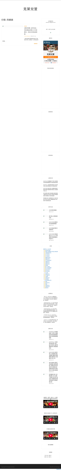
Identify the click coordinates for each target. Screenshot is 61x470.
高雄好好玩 (47, 286)
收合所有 (49, 249)
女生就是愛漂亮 (48, 260)
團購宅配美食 (47, 257)
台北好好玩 (47, 256)
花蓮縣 (46, 276)
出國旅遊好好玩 (48, 252)
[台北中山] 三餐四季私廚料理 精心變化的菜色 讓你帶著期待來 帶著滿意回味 (53, 345)
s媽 (44, 296)
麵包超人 (47, 287)
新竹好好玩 (47, 271)
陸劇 (46, 281)
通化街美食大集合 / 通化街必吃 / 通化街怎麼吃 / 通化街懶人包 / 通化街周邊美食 (50, 321)
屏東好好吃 (47, 264)
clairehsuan (27, 36)
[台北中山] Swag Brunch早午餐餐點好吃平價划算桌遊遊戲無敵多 (50, 316)
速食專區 (47, 279)
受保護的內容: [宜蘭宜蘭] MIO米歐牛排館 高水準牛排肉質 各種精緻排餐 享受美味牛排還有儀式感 (50, 199)
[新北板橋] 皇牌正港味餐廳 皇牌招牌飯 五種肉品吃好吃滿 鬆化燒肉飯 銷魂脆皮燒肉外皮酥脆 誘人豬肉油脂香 (50, 194)
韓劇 (46, 284)
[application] (50, 404)
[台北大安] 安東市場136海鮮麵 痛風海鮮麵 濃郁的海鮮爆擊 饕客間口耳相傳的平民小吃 (50, 189)
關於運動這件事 (48, 280)
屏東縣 (46, 265)
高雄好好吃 (47, 285)
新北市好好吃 (47, 269)
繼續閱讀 (36, 43)
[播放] (44, 407)
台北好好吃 (47, 255)
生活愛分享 (47, 275)
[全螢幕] (56, 407)
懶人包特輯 (47, 266)
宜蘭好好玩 (47, 262)
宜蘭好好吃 (47, 261)
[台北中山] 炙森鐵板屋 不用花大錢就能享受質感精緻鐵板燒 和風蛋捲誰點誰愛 (53, 334)
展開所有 (45, 249)
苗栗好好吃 (47, 277)
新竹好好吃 (47, 270)
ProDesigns (57, 466)
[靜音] (54, 407)
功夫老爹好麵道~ (53, 210)
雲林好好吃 (47, 282)
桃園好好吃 (47, 274)
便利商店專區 (47, 250)
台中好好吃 (47, 254)
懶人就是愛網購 (48, 267)
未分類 (46, 272)
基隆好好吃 (47, 259)
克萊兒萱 (30, 9)
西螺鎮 (25, 26)
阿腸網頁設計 (58, 469)
